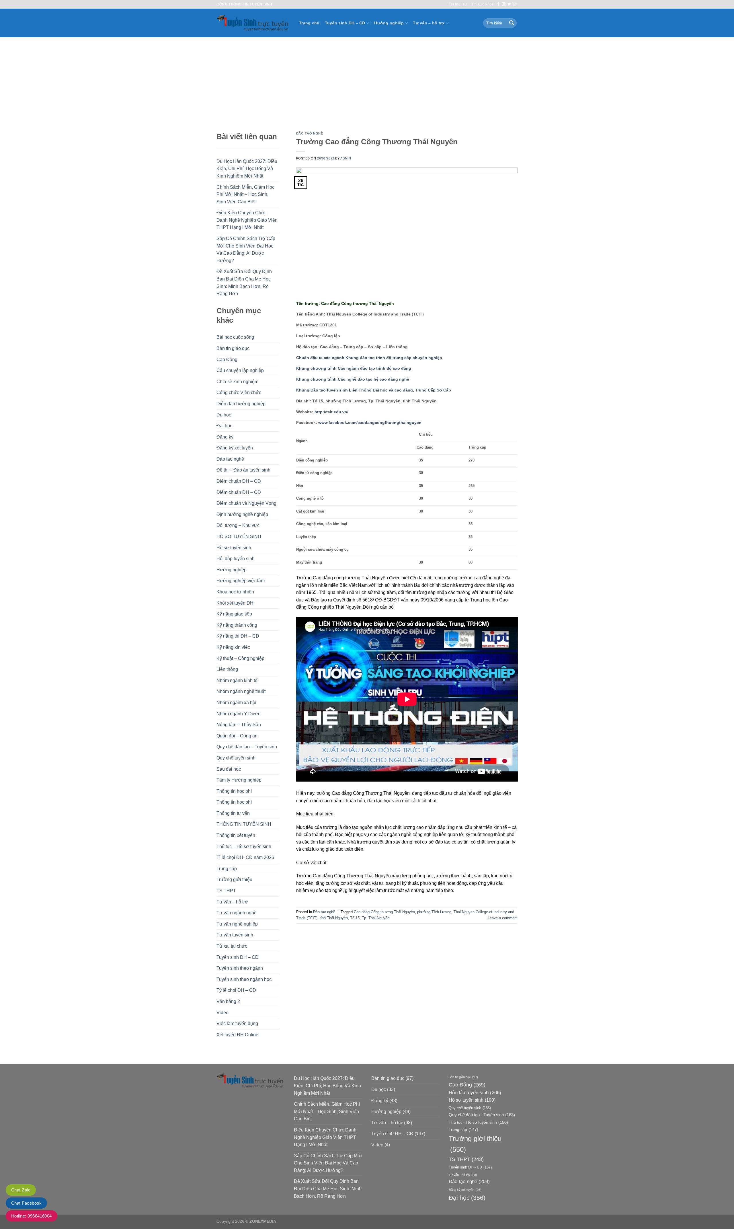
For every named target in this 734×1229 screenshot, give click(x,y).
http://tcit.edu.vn (331, 412)
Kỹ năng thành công (236, 625)
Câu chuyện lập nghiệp (240, 370)
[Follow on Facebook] (498, 4)
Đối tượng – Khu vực (237, 525)
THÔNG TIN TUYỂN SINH (243, 824)
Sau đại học (228, 769)
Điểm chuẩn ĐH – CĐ (238, 481)
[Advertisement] (367, 80)
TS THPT (226, 890)
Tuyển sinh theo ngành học (244, 979)
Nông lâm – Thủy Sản (238, 724)
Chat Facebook (26, 1203)
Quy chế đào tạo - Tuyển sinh (482, 1115)
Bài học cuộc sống (235, 337)
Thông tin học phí (234, 791)
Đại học (224, 425)
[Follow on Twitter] (509, 4)
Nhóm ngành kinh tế (236, 680)
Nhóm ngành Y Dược (238, 713)
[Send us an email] (514, 4)
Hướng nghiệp (389, 23)
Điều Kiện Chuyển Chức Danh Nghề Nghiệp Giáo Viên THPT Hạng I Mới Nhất (247, 220)
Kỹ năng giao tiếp (234, 613)
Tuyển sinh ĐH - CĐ (470, 1167)
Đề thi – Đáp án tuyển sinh (243, 470)
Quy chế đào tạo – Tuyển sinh (246, 746)
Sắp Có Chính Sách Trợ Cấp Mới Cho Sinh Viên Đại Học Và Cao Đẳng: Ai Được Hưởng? (245, 249)
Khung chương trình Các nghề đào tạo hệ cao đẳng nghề (352, 379)
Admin (345, 158)
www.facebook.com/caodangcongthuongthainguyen (369, 422)
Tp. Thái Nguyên (375, 918)
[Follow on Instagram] (503, 4)
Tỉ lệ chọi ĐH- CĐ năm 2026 (245, 857)
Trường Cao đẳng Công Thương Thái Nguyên (377, 142)
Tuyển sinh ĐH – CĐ (345, 23)
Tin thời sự (458, 4)
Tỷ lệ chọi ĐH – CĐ (236, 990)
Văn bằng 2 (228, 1001)
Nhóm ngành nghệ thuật (241, 691)
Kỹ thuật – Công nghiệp (240, 658)
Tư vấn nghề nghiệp (237, 924)
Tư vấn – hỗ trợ (428, 23)
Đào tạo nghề (230, 459)
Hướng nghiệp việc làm (240, 580)
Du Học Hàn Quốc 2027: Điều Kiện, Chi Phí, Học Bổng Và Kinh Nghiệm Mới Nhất (246, 168)
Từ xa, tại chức (231, 946)
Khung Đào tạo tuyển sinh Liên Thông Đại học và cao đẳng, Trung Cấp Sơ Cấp (373, 390)
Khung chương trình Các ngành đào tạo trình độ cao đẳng (353, 368)
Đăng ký (224, 437)
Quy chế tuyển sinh (235, 757)
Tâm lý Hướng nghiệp (238, 780)
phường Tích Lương (434, 912)
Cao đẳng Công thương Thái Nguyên (384, 912)
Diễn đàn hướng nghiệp (241, 403)
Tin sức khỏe (482, 4)
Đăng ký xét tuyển (234, 447)
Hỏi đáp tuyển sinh (235, 558)
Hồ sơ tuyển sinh (233, 547)
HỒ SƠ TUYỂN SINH (238, 536)
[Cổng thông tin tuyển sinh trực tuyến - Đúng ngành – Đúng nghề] (253, 23)
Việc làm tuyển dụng (237, 1023)
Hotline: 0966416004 (31, 1216)
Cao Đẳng (226, 359)
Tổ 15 (355, 918)
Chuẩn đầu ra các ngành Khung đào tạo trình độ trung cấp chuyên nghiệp (369, 357)
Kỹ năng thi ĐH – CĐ (237, 636)
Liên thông (227, 669)
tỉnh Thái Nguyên (334, 918)
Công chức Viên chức (238, 392)
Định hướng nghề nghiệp (242, 514)
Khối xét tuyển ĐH (234, 603)
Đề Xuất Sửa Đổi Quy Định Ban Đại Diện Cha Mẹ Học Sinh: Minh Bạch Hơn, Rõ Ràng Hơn (244, 282)
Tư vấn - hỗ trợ (463, 1175)
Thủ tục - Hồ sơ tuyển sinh (478, 1122)
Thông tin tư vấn (233, 813)
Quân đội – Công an (236, 735)
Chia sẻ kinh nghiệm (237, 381)
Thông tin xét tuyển (235, 835)
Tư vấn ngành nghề (236, 912)
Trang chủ (309, 23)
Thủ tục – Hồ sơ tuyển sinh (243, 846)
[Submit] (511, 23)
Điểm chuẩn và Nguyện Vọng (246, 503)
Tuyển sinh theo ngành (239, 968)
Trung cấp (226, 868)
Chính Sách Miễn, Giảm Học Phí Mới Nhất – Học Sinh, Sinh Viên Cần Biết (245, 194)
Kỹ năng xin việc (233, 647)
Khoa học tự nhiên (235, 591)
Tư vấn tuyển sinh (234, 934)
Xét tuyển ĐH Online (237, 1034)
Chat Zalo (20, 1189)
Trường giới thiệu (234, 879)
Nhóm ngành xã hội (236, 702)
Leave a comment (503, 918)
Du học (223, 414)
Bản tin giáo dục (232, 348)
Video (222, 1012)
